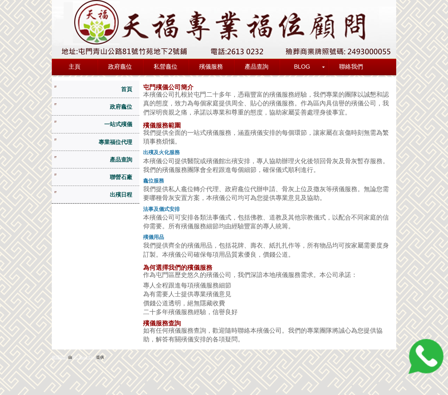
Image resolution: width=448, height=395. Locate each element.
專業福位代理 (115, 142)
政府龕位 (120, 66)
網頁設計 (59, 357)
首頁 (126, 89)
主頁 (74, 66)
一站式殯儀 (118, 124)
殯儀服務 (211, 66)
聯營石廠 (121, 177)
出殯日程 (121, 195)
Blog (302, 66)
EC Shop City (84, 357)
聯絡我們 (351, 66)
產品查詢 (256, 66)
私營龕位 (165, 66)
